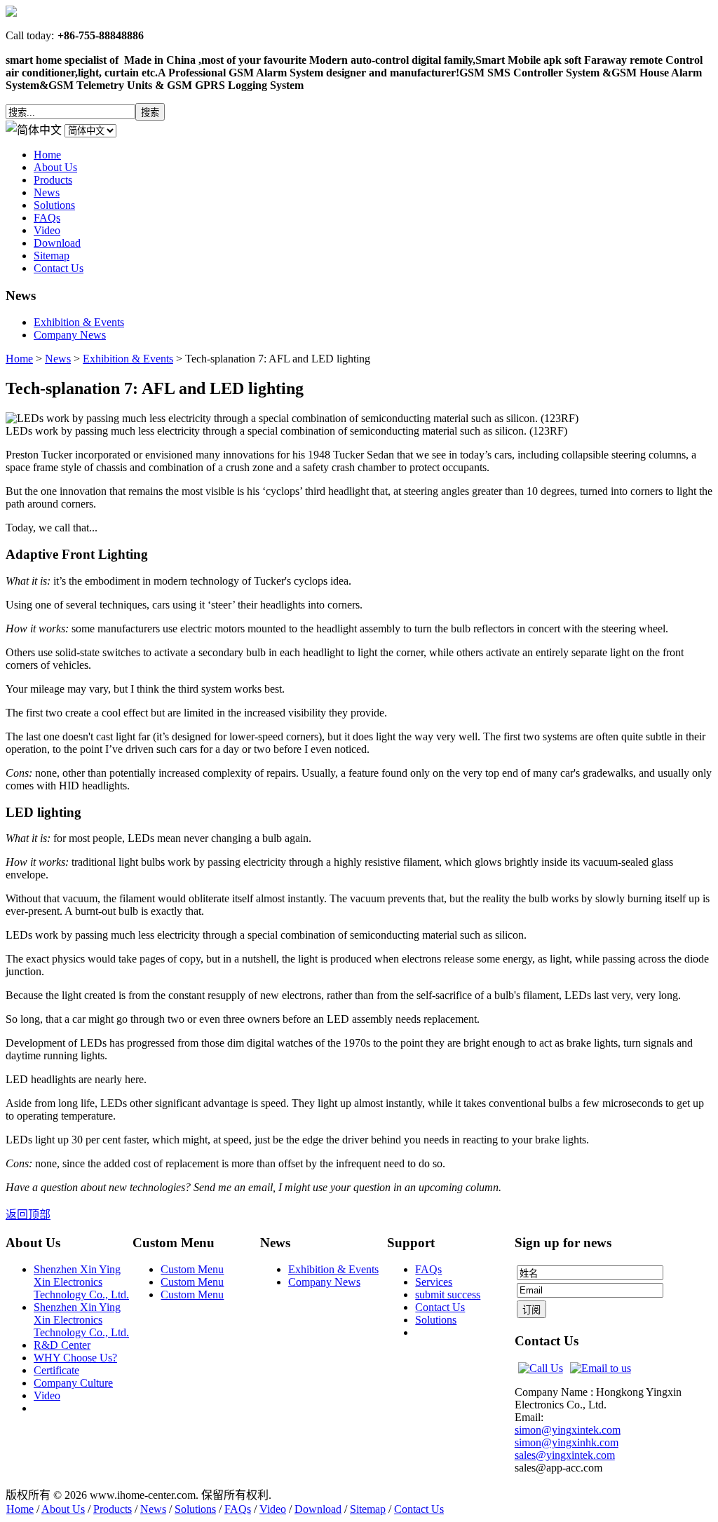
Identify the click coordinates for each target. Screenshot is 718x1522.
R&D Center (62, 1345)
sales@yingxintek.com (565, 1455)
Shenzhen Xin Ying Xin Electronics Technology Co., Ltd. (81, 1281)
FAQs (428, 1269)
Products (112, 1509)
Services (433, 1282)
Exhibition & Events (128, 359)
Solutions (435, 1320)
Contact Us (440, 1307)
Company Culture (73, 1383)
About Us (63, 1509)
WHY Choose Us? (75, 1358)
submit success (447, 1294)
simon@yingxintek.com (568, 1430)
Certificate (56, 1370)
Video (47, 1395)
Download (317, 1509)
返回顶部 (28, 1215)
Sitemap (368, 1509)
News (58, 359)
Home (19, 359)
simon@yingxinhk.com (566, 1442)
